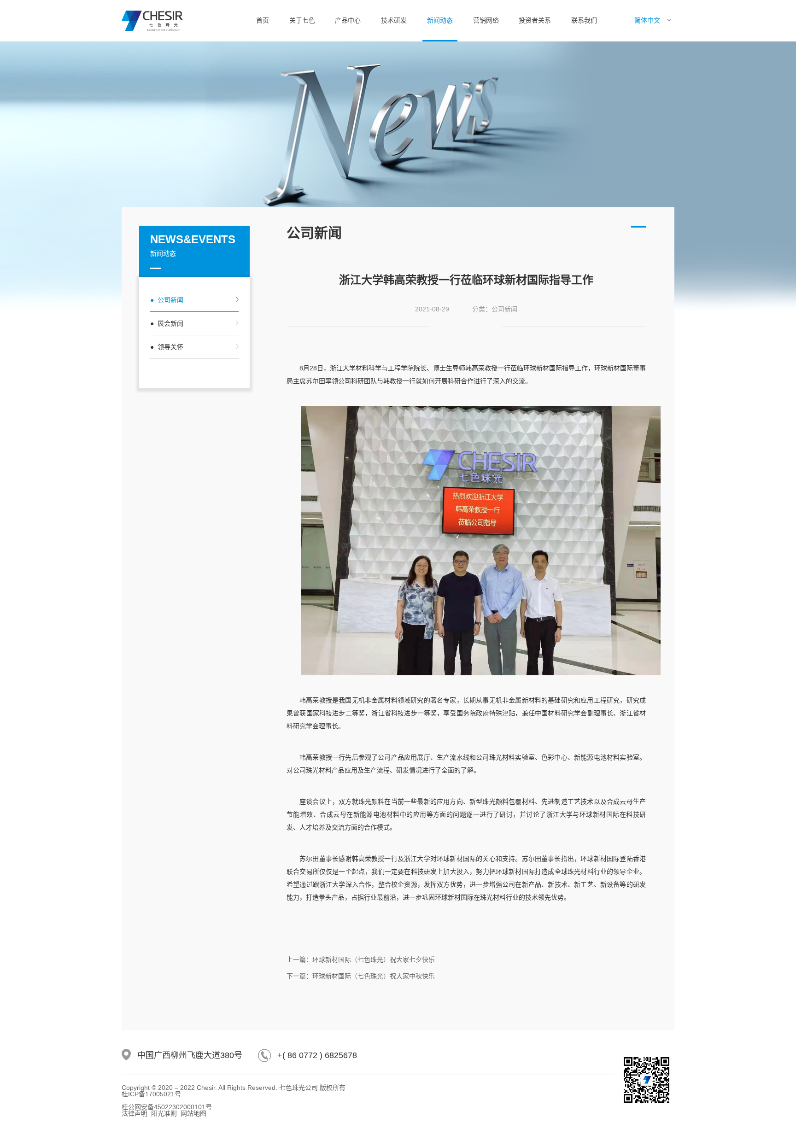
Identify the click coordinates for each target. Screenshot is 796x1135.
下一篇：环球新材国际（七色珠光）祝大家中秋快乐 (361, 976)
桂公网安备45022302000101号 (167, 1107)
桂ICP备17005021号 (151, 1094)
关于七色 (302, 20)
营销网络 (486, 20)
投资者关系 (535, 20)
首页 (262, 20)
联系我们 (584, 20)
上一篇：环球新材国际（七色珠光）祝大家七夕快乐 (361, 959)
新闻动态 (440, 20)
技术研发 (394, 20)
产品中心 (348, 20)
